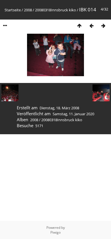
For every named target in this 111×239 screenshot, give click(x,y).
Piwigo (55, 232)
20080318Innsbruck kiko (55, 9)
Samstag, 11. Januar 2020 (73, 113)
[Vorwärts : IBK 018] (103, 25)
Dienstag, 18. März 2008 (59, 107)
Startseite (13, 9)
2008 (28, 9)
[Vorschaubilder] (79, 25)
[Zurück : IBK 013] (91, 25)
